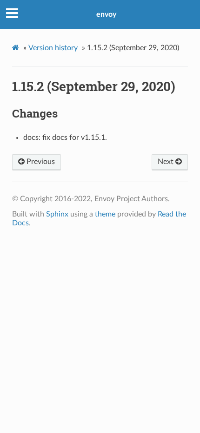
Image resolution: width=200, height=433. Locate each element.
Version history (53, 48)
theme (105, 214)
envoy (106, 14)
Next (166, 161)
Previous (40, 161)
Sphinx (57, 214)
